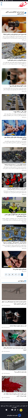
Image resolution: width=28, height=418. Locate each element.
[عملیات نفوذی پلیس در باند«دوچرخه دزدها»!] (14, 155)
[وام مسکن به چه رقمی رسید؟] (14, 362)
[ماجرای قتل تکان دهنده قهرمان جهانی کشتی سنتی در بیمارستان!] (14, 205)
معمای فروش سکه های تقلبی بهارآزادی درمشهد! (14, 243)
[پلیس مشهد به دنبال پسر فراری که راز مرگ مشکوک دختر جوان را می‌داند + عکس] (14, 384)
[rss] (12, 0)
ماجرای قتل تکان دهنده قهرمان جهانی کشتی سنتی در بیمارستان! (15, 215)
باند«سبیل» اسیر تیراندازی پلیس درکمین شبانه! (14, 34)
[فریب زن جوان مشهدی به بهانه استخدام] (14, 316)
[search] (1, 5)
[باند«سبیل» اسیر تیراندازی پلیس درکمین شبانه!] (14, 25)
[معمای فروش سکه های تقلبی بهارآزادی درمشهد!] (14, 232)
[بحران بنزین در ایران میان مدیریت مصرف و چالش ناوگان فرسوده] (14, 338)
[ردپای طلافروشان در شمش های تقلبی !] (14, 50)
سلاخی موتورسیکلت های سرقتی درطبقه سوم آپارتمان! (15, 138)
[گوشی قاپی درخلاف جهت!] (14, 102)
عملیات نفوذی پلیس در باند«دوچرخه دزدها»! (15, 165)
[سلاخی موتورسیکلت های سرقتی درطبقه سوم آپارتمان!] (14, 128)
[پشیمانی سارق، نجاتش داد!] (14, 259)
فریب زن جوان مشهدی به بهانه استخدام (18, 326)
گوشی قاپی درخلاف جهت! (20, 112)
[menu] (1, 3)
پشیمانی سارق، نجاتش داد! (19, 269)
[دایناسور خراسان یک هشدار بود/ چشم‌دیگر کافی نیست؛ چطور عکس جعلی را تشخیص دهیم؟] (14, 292)
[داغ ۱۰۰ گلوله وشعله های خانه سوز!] (14, 76)
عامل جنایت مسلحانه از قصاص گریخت (16, 189)
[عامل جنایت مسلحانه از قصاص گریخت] (14, 180)
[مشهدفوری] (22, 4)
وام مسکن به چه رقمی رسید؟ (20, 372)
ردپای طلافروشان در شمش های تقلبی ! (16, 60)
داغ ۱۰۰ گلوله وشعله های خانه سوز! (18, 86)
